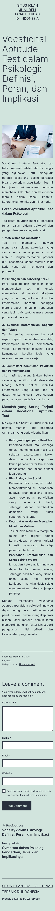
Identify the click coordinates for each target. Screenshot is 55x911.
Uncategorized (27, 664)
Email (6, 755)
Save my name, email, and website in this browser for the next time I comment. (29, 793)
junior (8, 660)
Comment (9, 702)
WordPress (33, 898)
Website (7, 773)
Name (6, 737)
